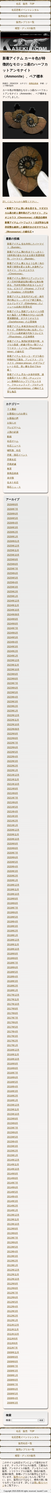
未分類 (10, 478)
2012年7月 (12, 1293)
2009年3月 (12, 1371)
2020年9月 (12, 843)
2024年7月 (12, 628)
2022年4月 (12, 756)
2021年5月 (12, 807)
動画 (9, 436)
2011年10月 (13, 1334)
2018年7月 (12, 963)
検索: (8, 1420)
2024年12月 (13, 601)
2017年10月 (13, 1004)
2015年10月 (13, 1114)
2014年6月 (12, 1187)
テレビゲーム (14, 427)
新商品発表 (33, 83)
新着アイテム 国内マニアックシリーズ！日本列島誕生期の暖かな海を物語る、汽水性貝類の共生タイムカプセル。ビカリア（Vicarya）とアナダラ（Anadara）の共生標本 (25, 285)
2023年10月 (13, 669)
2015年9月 (12, 1118)
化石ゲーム (12, 441)
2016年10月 (13, 1059)
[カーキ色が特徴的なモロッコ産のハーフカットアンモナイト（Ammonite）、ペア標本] (25, 138)
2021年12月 (13, 775)
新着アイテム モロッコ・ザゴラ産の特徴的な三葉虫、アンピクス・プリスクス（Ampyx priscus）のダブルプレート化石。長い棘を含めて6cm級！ (25, 363)
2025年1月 (12, 596)
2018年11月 (13, 944)
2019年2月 (12, 931)
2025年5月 (12, 578)
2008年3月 (12, 1403)
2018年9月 (12, 953)
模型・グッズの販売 (25, 28)
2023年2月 (12, 706)
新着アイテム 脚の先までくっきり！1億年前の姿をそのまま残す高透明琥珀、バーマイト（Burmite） (26, 255)
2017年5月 (12, 1027)
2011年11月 (13, 1329)
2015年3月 (12, 1146)
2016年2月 (12, 1096)
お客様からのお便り (17, 413)
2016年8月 (12, 1068)
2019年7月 (12, 908)
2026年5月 (12, 518)
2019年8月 (12, 903)
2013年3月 (12, 1256)
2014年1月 (12, 1210)
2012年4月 (12, 1306)
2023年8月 (12, 678)
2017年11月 (13, 999)
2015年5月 (12, 1137)
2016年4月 (12, 1086)
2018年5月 (12, 972)
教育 (9, 468)
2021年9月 (12, 788)
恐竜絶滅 (11, 464)
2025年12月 (13, 546)
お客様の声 (12, 418)
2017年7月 (12, 1018)
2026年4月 (12, 523)
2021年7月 (12, 798)
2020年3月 (12, 871)
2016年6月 (12, 1077)
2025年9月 (12, 559)
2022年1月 (12, 770)
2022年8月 (12, 738)
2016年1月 (12, 1100)
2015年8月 (12, 1123)
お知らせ (11, 423)
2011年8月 (12, 1343)
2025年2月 (12, 591)
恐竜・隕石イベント (17, 455)
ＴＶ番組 (11, 409)
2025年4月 (12, 582)
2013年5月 (12, 1247)
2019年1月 (12, 935)
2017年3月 (12, 1036)
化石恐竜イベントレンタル (25, 10)
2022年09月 (13, 729)
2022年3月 (12, 761)
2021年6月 (12, 802)
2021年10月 (13, 784)
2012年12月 (13, 1270)
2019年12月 (13, 885)
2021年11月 (13, 779)
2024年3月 (12, 646)
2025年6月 (12, 573)
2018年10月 (13, 949)
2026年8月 (12, 504)
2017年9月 (12, 1008)
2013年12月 (13, 1215)
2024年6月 (12, 633)
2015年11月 (13, 1109)
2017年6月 (12, 1022)
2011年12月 (13, 1325)
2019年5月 (12, 917)
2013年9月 (12, 1228)
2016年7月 (12, 1073)
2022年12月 (13, 715)
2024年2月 (12, 651)
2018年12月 (13, 940)
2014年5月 (12, 1192)
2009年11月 (13, 1352)
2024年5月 (12, 637)
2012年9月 (12, 1283)
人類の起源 (12, 432)
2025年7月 (12, 568)
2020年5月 (12, 862)
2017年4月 (12, 1031)
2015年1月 (12, 1155)
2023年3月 (12, 701)
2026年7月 (12, 509)
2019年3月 (12, 926)
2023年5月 (12, 692)
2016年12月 (13, 1050)
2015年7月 (12, 1128)
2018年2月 (12, 986)
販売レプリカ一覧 (25, 22)
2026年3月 (12, 527)
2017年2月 (12, 1041)
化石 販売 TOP (25, 4)
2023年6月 (12, 688)
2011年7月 (12, 1348)
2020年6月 (12, 857)
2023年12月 (13, 660)
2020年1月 (12, 880)
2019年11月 (13, 889)
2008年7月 (12, 1384)
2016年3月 (12, 1091)
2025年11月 (13, 550)
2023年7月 (12, 683)
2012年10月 (13, 1279)
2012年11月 (13, 1274)
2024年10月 (13, 610)
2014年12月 (13, 1160)
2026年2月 (12, 532)
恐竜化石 (11, 459)
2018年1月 (12, 990)
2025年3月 (12, 587)
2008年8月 (12, 1380)
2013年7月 (12, 1238)
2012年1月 (12, 1320)
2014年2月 (12, 1206)
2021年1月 (12, 825)
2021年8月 (12, 793)
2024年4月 (12, 642)
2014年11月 (13, 1164)
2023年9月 (12, 674)
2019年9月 (12, 898)
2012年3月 (12, 1311)
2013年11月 (13, 1219)
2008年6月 (12, 1389)
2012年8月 (12, 1288)
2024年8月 (12, 623)
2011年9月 (12, 1338)
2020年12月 (13, 830)
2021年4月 (12, 811)
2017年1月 (12, 1045)
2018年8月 (12, 958)
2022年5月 (12, 752)
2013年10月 (13, 1224)
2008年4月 (12, 1398)
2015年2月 (12, 1151)
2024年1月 (12, 656)
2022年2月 (12, 766)
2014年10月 (13, 1169)
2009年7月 (12, 1366)
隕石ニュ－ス (14, 487)
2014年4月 (12, 1196)
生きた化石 (12, 482)
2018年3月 (12, 981)
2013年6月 (12, 1242)
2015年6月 (12, 1132)
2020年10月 (13, 839)
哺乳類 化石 (14, 450)
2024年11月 (13, 605)
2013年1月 (12, 1265)
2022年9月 (12, 733)
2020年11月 (13, 834)
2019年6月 (12, 912)
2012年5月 (12, 1302)
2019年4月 (12, 921)
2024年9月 (12, 619)
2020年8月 (12, 848)
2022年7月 (12, 743)
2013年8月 (12, 1233)
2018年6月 (12, 967)
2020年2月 (12, 876)
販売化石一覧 (25, 16)
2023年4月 (12, 697)
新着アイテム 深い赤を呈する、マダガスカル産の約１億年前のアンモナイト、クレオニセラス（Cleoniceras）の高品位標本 (26, 213)
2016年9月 (12, 1063)
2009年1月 (12, 1375)
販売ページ (19, 1477)
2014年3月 (12, 1201)
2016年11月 (13, 1054)
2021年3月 (12, 816)
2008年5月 (12, 1393)
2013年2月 (12, 1261)
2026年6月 (12, 513)
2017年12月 (13, 995)
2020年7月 (12, 853)
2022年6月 (12, 747)
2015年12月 (13, 1105)
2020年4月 (12, 866)
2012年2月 (12, 1316)
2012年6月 (12, 1297)
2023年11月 (13, 665)
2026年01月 (13, 541)
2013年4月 (12, 1251)
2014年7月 (12, 1183)
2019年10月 (13, 894)
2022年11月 (13, 720)
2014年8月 (12, 1178)
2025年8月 (12, 564)
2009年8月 (12, 1361)
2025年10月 (13, 555)
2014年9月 (12, 1173)
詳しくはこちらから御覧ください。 (21, 201)
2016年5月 (12, 1082)
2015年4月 (12, 1141)
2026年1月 (12, 536)
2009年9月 (12, 1357)
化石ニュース (14, 446)
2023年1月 (12, 711)
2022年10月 (13, 724)
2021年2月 (12, 821)
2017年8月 (12, 1013)
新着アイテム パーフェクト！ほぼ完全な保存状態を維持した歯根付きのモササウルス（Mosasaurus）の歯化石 (26, 227)
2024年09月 (13, 614)
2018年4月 (12, 976)
